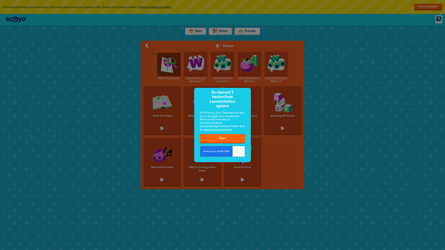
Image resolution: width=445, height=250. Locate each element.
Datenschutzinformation (218, 129)
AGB (214, 116)
